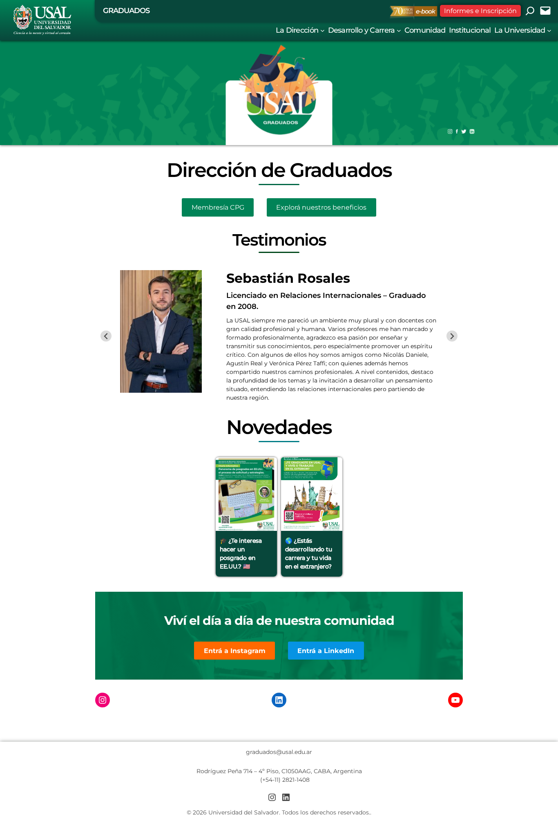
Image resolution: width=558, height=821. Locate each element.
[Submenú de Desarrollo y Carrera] (399, 30)
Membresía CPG (218, 207)
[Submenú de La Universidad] (549, 30)
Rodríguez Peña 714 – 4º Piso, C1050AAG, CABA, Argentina (279, 771)
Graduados (126, 10)
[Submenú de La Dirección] (322, 30)
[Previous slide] (106, 336)
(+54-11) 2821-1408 (285, 779)
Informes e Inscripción (480, 11)
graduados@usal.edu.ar (279, 752)
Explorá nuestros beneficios (321, 207)
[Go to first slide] (452, 336)
